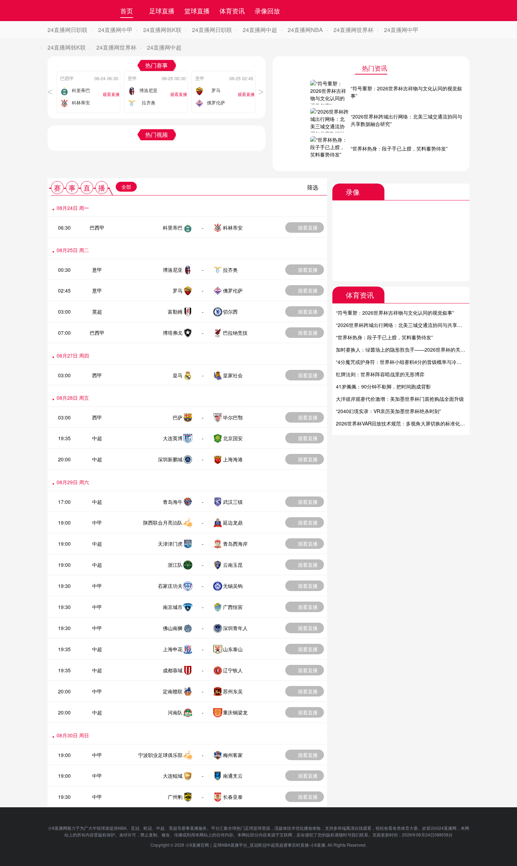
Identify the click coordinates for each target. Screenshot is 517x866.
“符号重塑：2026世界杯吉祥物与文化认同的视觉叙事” (395, 312)
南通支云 (233, 775)
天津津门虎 (170, 543)
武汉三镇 (233, 501)
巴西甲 (97, 227)
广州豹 (175, 796)
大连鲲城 (173, 775)
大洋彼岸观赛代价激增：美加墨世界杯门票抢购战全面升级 (400, 398)
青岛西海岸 (235, 543)
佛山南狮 (173, 627)
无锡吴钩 (233, 585)
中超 (97, 438)
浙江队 (175, 564)
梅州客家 (233, 754)
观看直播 (308, 227)
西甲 (97, 375)
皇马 (178, 375)
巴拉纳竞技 (235, 332)
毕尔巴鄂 (233, 417)
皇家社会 (233, 375)
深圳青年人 (235, 627)
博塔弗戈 (173, 332)
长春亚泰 (233, 796)
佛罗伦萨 (233, 290)
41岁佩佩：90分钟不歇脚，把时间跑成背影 (383, 386)
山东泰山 (233, 649)
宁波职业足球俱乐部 (160, 754)
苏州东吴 (233, 691)
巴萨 (178, 417)
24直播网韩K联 (162, 30)
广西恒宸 (233, 606)
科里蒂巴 (173, 227)
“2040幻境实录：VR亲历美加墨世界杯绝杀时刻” (388, 411)
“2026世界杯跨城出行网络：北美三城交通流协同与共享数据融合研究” (412, 324)
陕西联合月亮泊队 (163, 522)
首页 (126, 10)
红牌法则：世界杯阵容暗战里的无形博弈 (380, 374)
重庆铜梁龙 (235, 712)
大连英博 (173, 438)
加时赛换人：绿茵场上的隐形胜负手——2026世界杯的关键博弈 (405, 349)
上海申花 (173, 649)
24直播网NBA (305, 30)
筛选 (312, 187)
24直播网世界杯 (353, 30)
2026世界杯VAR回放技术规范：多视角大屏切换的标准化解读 (403, 423)
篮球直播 (197, 10)
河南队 (175, 712)
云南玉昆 (233, 564)
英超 (97, 311)
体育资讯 (232, 10)
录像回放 (267, 10)
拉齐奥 (230, 269)
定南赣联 (173, 691)
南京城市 (173, 606)
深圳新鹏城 (170, 459)
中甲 (97, 522)
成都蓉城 (173, 670)
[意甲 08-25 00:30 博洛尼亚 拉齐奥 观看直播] (155, 73)
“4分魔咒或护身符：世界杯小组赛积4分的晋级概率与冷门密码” (404, 361)
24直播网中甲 (115, 30)
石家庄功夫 (170, 585)
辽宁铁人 (233, 670)
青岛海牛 (173, 501)
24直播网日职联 (67, 30)
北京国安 (233, 438)
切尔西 (230, 311)
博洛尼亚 (173, 269)
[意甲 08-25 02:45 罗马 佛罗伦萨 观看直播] (223, 73)
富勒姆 (175, 311)
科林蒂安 (233, 227)
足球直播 (161, 10)
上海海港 (233, 459)
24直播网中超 (260, 30)
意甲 (97, 269)
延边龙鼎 (233, 522)
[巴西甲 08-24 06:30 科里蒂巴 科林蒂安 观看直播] (88, 73)
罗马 (178, 290)
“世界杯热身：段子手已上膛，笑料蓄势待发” (384, 337)
